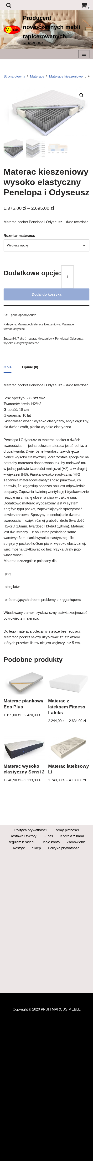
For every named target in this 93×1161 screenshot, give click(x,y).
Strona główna (14, 76)
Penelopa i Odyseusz (69, 338)
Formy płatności (66, 830)
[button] (81, 95)
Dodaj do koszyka (46, 294)
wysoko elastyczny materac (21, 343)
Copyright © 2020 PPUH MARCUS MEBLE (47, 1009)
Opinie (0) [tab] (30, 367)
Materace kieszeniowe (66, 76)
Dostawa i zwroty (23, 836)
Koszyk (19, 848)
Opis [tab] (7, 367)
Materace (37, 76)
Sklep (36, 848)
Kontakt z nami (72, 836)
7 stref (21, 338)
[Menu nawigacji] (83, 54)
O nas (48, 836)
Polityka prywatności (30, 830)
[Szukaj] (8, 5)
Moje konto (51, 842)
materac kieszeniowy (40, 338)
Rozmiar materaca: (19, 235)
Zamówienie (76, 842)
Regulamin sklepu (21, 842)
